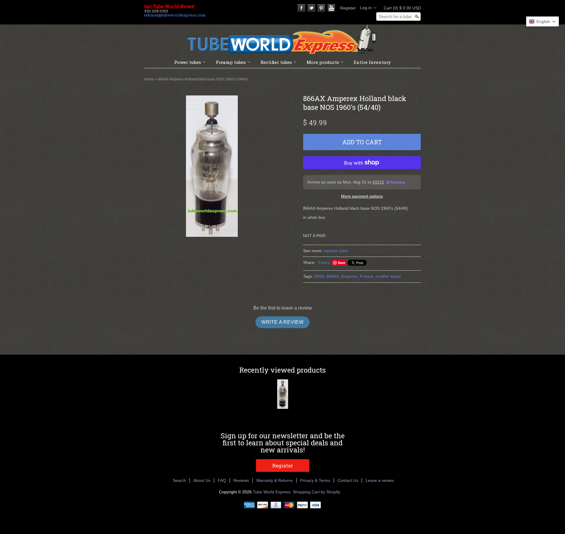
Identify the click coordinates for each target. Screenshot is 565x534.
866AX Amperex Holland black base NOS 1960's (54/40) (203, 79)
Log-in (366, 7)
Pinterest (321, 8)
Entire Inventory (372, 62)
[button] (542, 21)
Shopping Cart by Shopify (316, 492)
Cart (400, 8)
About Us (201, 480)
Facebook (301, 8)
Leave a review (379, 480)
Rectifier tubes (276, 62)
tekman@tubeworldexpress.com (175, 15)
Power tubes (187, 62)
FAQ (222, 480)
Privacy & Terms (315, 480)
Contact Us (348, 480)
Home (149, 79)
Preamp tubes (231, 62)
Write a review (282, 322)
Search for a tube (395, 16)
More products (323, 62)
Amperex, (350, 276)
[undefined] (212, 167)
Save (341, 262)
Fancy (324, 262)
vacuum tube (336, 250)
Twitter (311, 8)
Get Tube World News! (169, 6)
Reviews (241, 480)
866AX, (333, 276)
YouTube (331, 8)
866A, (319, 276)
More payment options (362, 196)
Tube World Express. (273, 492)
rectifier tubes (388, 276)
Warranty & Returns (274, 480)
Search (179, 480)
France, (367, 276)
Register (348, 8)
